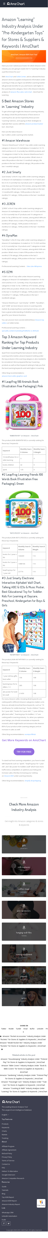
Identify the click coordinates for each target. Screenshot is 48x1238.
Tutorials (5, 1190)
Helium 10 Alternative (10, 1171)
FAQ (3, 1168)
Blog (3, 1194)
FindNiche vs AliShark (31, 331)
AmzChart (9, 76)
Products (5, 1124)
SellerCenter (21, 76)
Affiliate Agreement (9, 1150)
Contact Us (6, 1164)
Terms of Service (8, 1160)
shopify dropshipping (33, 781)
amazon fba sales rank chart (21, 92)
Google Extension (8, 1175)
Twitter (3, 1029)
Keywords (5, 1127)
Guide (4, 1186)
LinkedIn (40, 1029)
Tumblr (18, 1029)
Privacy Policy (7, 1157)
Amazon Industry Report (11, 1204)
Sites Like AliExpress (34, 266)
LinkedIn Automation (9, 1216)
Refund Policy (7, 1153)
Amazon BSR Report (9, 1201)
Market (4, 1134)
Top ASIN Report (8, 1197)
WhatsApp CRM (7, 1212)
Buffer (32, 1029)
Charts (4, 1131)
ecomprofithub (30, 734)
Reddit (11, 1029)
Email (25, 1029)
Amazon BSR (9, 776)
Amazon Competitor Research (13, 1178)
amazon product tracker (34, 124)
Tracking (5, 1138)
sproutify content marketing (12, 331)
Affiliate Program (8, 1146)
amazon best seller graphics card (14, 376)
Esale (4, 1220)
